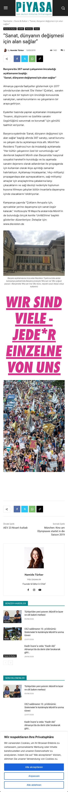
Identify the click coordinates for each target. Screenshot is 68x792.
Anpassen (34, 776)
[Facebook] (17, 58)
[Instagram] (34, 589)
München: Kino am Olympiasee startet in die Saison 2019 (51, 531)
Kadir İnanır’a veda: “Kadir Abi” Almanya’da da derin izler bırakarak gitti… (42, 649)
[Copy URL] (39, 58)
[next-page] (11, 663)
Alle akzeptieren (34, 767)
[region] (34, 762)
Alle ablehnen (34, 784)
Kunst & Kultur (20, 21)
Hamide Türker (17, 50)
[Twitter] (24, 58)
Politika (29, 29)
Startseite (7, 21)
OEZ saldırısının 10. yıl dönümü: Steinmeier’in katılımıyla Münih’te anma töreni (44, 632)
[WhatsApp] (32, 58)
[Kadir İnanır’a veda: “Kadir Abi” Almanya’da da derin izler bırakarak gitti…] (12, 651)
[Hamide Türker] (5, 50)
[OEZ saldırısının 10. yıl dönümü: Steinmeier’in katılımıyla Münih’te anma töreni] (12, 633)
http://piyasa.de (34, 579)
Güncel (7, 621)
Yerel (37, 29)
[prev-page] (5, 663)
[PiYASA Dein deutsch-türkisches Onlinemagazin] (34, 8)
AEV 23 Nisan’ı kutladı (15, 527)
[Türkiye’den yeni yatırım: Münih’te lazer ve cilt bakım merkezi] (12, 616)
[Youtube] (40, 589)
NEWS (20, 29)
